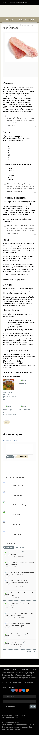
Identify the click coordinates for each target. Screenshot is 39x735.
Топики (9, 20)
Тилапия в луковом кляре (24, 385)
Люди (31, 20)
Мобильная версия (29, 669)
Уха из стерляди (24, 410)
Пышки (29, 634)
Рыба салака (17, 495)
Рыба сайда (17, 534)
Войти (4, 2)
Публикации (19, 547)
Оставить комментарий (10, 440)
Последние (10, 544)
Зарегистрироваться (18, 2)
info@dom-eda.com (10, 717)
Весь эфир (29, 652)
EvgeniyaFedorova (17, 642)
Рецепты (10, 25)
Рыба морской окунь (20, 505)
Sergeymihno (15, 572)
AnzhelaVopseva (16, 552)
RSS (35, 652)
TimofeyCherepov (17, 562)
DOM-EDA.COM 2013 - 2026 (14, 715)
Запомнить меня (10, 706)
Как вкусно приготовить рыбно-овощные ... (9, 395)
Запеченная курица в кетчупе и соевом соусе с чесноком (20, 582)
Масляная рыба (18, 524)
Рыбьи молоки (18, 485)
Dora (12, 580)
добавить (10, 457)
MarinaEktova (15, 603)
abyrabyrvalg (15, 613)
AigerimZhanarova (17, 624)
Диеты (23, 603)
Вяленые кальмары (27, 572)
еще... (7, 422)
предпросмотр (22, 457)
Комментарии (8, 547)
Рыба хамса (17, 515)
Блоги (20, 20)
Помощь (16, 669)
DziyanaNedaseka (16, 593)
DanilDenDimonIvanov (18, 634)
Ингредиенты (26, 25)
